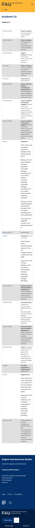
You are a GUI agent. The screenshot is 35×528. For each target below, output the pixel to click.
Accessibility (18, 494)
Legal (3, 494)
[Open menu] (32, 4)
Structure (7, 526)
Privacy (9, 494)
